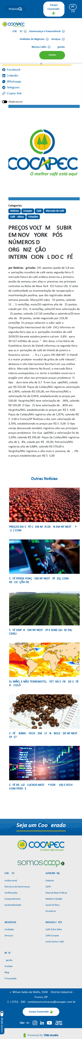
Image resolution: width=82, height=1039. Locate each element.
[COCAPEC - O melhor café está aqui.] (13, 24)
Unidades (9, 929)
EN (73, 11)
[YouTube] (49, 1023)
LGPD (48, 886)
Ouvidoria (51, 911)
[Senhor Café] (58, 1023)
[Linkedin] (42, 1023)
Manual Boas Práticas (56, 893)
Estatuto (50, 880)
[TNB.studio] (41, 1035)
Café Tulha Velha (54, 929)
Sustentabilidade (13, 905)
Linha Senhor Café (55, 941)
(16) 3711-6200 (16, 1001)
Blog (7, 972)
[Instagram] (35, 1023)
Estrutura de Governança (17, 886)
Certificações (11, 893)
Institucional (11, 880)
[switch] (4, 101)
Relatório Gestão (54, 899)
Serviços (9, 935)
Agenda (8, 960)
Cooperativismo (12, 899)
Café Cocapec (52, 935)
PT (72, 6)
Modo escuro (16, 101)
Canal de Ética (52, 905)
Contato (9, 966)
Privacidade (10, 978)
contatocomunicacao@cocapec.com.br (52, 1001)
